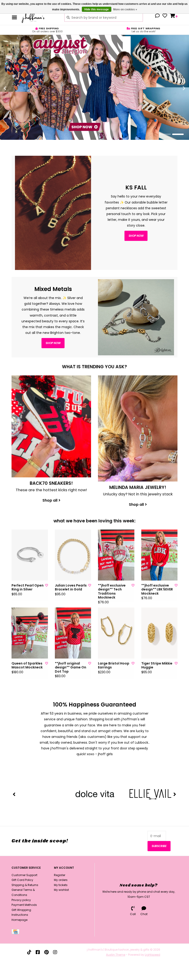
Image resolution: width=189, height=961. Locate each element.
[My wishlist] (164, 16)
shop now (136, 236)
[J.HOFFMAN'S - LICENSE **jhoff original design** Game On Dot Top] (73, 633)
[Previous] (14, 794)
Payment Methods (24, 905)
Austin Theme (115, 955)
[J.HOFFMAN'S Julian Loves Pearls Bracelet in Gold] (73, 555)
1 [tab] (165, 134)
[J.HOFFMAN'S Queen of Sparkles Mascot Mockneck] (30, 633)
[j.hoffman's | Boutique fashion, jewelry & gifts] (39, 17)
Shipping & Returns (25, 885)
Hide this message (96, 9)
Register (59, 875)
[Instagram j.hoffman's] (55, 952)
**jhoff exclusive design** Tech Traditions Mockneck (112, 592)
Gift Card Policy (22, 880)
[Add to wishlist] (46, 585)
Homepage (19, 920)
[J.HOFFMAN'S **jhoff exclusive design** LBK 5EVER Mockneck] (159, 555)
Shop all (49, 500)
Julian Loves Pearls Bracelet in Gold (71, 588)
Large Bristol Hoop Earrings (113, 666)
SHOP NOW (53, 343)
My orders (61, 880)
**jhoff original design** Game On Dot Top (70, 668)
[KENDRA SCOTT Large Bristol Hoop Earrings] (116, 633)
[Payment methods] (16, 933)
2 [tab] (178, 134)
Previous (15, 88)
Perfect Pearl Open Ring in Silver (28, 588)
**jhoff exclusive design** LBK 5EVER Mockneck (157, 590)
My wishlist (61, 890)
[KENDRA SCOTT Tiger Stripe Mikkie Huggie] (159, 633)
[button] (157, 16)
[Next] (174, 794)
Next (174, 88)
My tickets (61, 885)
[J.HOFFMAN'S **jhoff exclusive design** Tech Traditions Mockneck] (116, 555)
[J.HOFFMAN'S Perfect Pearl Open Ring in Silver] (30, 555)
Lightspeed (152, 955)
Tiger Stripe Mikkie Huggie (156, 666)
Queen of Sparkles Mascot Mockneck (27, 666)
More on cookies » (125, 9)
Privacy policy (21, 900)
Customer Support (24, 875)
